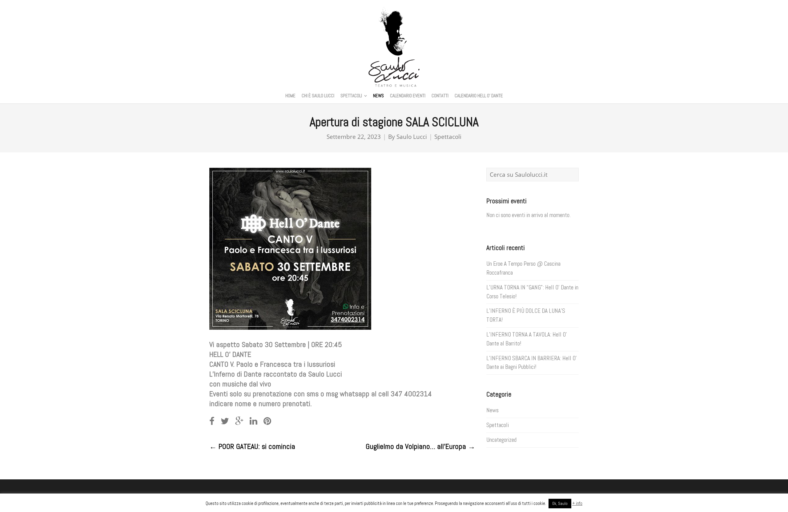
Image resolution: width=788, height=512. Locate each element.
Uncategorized (501, 440)
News (492, 410)
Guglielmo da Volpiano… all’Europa (420, 446)
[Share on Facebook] (212, 421)
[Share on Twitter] (225, 421)
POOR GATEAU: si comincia (252, 446)
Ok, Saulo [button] (560, 503)
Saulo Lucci (411, 136)
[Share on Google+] (239, 421)
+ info (577, 503)
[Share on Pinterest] (267, 421)
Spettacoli (447, 136)
